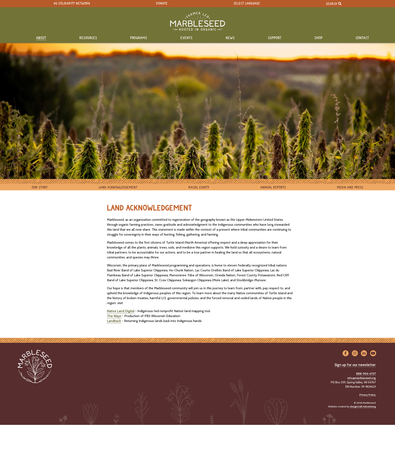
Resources (88, 38)
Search (332, 3)
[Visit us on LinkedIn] (364, 353)
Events (186, 38)
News (230, 38)
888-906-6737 (366, 373)
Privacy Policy (367, 394)
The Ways (114, 316)
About (41, 38)
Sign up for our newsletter (355, 365)
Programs (138, 38)
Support (274, 38)
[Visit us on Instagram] (354, 353)
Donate (162, 3)
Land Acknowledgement (118, 187)
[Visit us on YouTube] (373, 353)
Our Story (40, 187)
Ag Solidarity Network (72, 3)
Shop (319, 38)
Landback (114, 321)
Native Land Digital (120, 311)
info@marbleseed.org (361, 378)
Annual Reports (273, 187)
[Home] (197, 21)
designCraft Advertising (363, 406)
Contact (362, 38)
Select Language (247, 3)
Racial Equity (198, 187)
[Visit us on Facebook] (345, 353)
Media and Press (350, 187)
